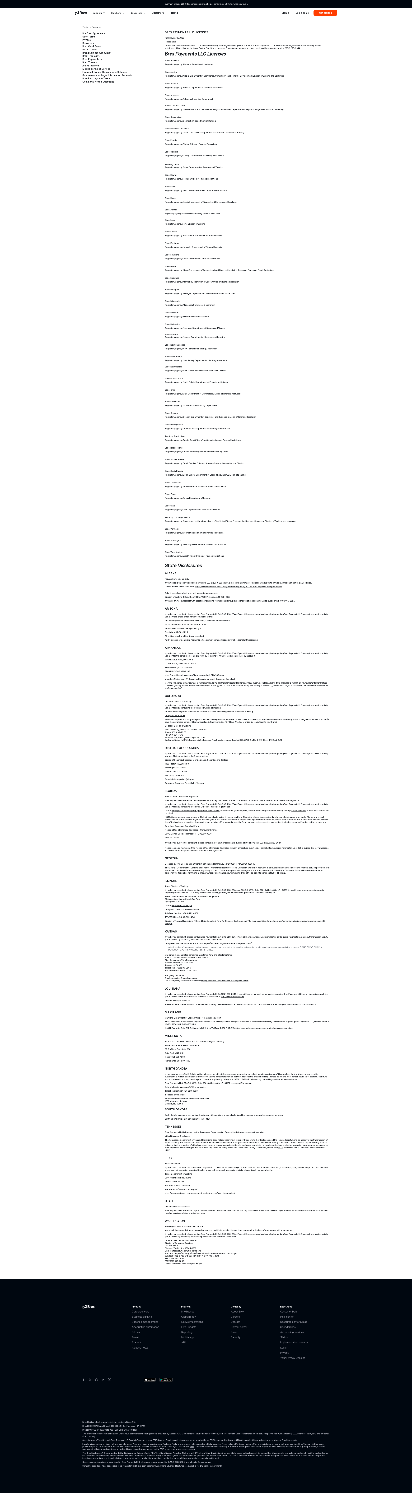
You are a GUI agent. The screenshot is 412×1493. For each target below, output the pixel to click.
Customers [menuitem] (158, 12)
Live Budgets (188, 1327)
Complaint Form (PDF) (175, 715)
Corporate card (140, 1311)
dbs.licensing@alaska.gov (261, 601)
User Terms (88, 36)
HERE (280, 1147)
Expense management (145, 1321)
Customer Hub (288, 1311)
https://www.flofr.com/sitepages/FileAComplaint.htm (196, 810)
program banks (188, 1440)
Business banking (142, 1316)
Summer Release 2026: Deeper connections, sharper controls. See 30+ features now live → (206, 4)
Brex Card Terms (92, 46)
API (183, 1342)
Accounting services (292, 1332)
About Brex (237, 1311)
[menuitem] (81, 13)
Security (235, 1337)
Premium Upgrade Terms (96, 78)
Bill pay (136, 1332)
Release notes (140, 1347)
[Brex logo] (88, 1306)
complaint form (197, 656)
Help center (287, 1316)
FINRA (308, 1434)
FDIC (192, 1434)
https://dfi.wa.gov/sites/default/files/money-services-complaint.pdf (206, 1253)
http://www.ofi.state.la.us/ (232, 996)
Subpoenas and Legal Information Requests (107, 75)
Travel (135, 1337)
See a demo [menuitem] (302, 12)
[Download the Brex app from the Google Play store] (166, 1380)
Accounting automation (145, 1327)
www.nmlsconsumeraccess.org (255, 1028)
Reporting (186, 1332)
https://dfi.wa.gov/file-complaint (186, 1251)
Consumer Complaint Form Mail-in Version (184, 783)
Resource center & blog (293, 1321)
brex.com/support (273, 48)
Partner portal (239, 1327)
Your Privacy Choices (292, 1357)
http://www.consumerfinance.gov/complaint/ (220, 873)
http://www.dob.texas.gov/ (185, 1189)
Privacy (284, 1352)
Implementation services (294, 1342)
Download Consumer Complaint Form (182, 826)
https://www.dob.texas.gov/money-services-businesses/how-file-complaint (200, 1193)
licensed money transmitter (155, 1462)
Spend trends (288, 1327)
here (192, 1446)
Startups (137, 1342)
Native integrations (192, 1321)
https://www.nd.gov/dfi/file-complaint (189, 1087)
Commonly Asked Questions (98, 81)
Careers (235, 1316)
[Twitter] (109, 1379)
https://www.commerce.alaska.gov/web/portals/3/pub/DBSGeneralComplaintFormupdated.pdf (238, 586)
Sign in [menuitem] (285, 12)
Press (234, 1332)
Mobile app (187, 1337)
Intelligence (187, 1311)
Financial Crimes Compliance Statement (105, 72)
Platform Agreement (93, 33)
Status (284, 1337)
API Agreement (90, 65)
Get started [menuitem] (325, 12)
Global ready (188, 1316)
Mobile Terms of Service (96, 68)
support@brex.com (242, 1083)
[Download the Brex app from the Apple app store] (150, 1380)
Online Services (298, 810)
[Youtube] (90, 1379)
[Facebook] (83, 1379)
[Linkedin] (103, 1379)
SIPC (314, 1434)
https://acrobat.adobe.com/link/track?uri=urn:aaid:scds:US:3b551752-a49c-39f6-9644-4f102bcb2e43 (234, 740)
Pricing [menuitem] (174, 12)
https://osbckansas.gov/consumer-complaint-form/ (228, 943)
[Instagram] (96, 1379)
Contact (235, 1321)
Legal (283, 1347)
